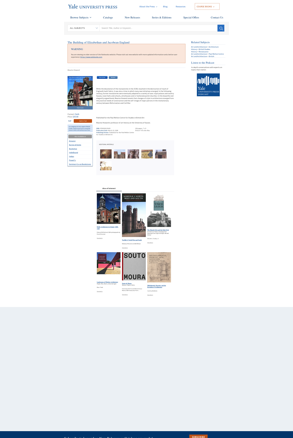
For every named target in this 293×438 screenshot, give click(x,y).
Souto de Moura (127, 283)
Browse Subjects (79, 17)
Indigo (71, 156)
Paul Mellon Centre (216, 54)
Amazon (72, 141)
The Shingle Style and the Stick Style (158, 230)
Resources (180, 6)
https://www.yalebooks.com (91, 57)
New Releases (132, 17)
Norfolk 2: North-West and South (132, 240)
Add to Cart (83, 121)
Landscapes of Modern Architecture (107, 282)
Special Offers (191, 17)
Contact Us (217, 17)
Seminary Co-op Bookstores (80, 164)
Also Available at (80, 136)
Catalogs (108, 17)
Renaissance (203, 51)
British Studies (204, 49)
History (194, 49)
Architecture (214, 47)
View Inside (80, 108)
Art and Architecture (199, 47)
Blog (165, 6)
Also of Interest (109, 188)
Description (102, 77)
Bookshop (73, 149)
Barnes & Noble (75, 145)
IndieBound (73, 152)
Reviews (113, 77)
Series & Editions (161, 17)
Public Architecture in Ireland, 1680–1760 (107, 228)
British (211, 56)
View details (100, 238)
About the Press (147, 6)
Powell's (72, 160)
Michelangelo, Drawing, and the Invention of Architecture (156, 286)
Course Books (204, 6)
